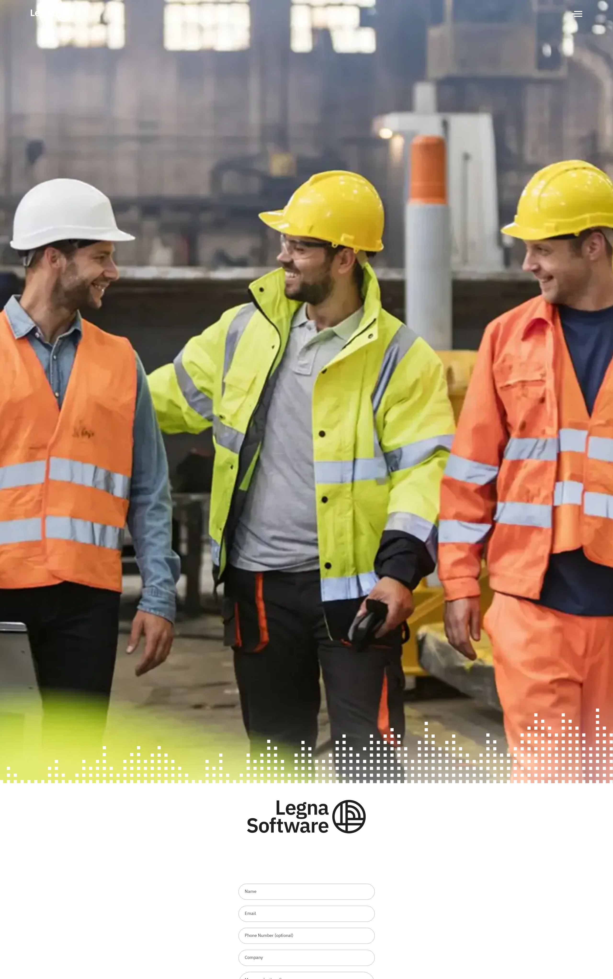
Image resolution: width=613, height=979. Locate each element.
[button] (575, 14)
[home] (51, 14)
